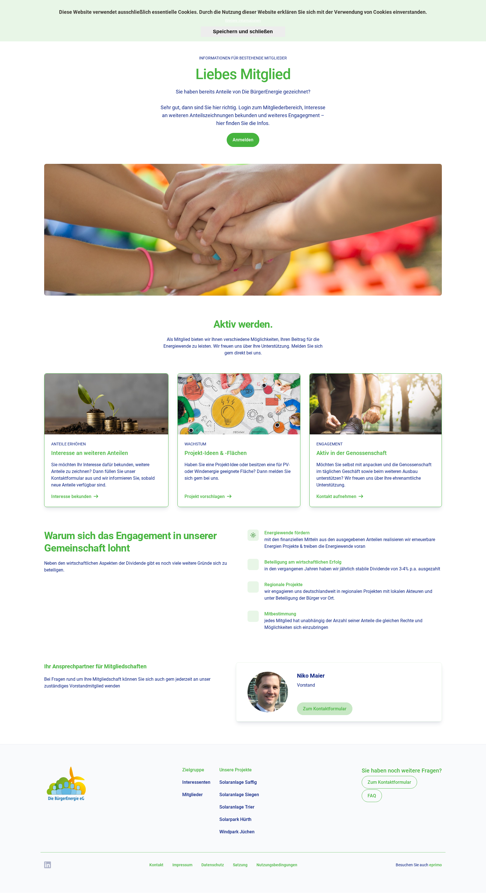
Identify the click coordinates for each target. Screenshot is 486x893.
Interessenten (196, 782)
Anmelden (243, 139)
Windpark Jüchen (237, 831)
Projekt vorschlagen (204, 496)
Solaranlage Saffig (238, 782)
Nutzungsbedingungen (276, 865)
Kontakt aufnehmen (336, 496)
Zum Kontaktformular (324, 708)
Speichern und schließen (243, 31)
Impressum (182, 865)
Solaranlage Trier (237, 807)
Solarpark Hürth (235, 819)
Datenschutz (212, 865)
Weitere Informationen (243, 20)
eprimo (435, 865)
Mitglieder (192, 794)
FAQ (372, 795)
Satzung (240, 865)
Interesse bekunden (71, 496)
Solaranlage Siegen (239, 794)
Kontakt (156, 865)
